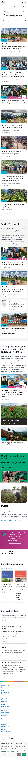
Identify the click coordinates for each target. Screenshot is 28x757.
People (3, 729)
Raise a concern (5, 726)
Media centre (4, 717)
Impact (3, 704)
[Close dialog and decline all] (27, 743)
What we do (5, 20)
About (2, 723)
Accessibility (4, 713)
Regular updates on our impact (9, 520)
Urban (3, 6)
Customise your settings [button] (7, 754)
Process (3, 703)
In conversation (5, 692)
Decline (19, 754)
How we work (13, 20)
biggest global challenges (7, 620)
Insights (3, 687)
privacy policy (9, 751)
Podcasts (3, 693)
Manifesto (3, 699)
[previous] (2, 586)
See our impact (22, 20)
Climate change (11, 6)
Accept (24, 754)
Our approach (4, 698)
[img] (26, 586)
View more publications (6, 568)
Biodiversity (21, 6)
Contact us (3, 724)
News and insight (5, 685)
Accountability (4, 727)
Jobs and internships (6, 731)
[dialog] (14, 749)
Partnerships (4, 701)
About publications (5, 712)
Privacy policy (4, 715)
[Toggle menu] (25, 2)
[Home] (3, 2)
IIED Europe (4, 718)
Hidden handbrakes (6, 706)
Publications (4, 710)
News (2, 688)
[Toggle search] (22, 2)
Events (3, 690)
